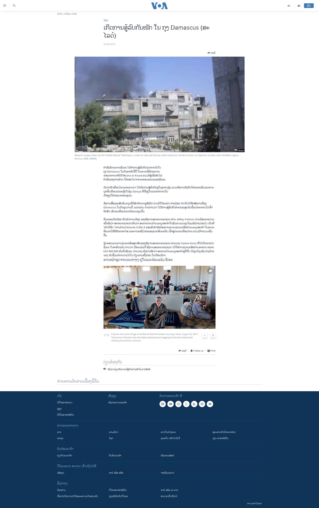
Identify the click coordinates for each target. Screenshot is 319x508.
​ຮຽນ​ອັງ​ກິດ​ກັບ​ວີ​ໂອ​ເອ (118, 496)
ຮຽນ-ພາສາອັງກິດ (220, 438)
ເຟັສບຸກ (60, 473)
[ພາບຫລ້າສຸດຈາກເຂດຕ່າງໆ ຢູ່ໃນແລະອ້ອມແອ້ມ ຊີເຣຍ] (159, 297)
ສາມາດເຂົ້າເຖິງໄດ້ (169, 496)
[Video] (299, 5)
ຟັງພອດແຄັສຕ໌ (167, 455)
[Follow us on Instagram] (178, 404)
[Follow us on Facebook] (163, 404)
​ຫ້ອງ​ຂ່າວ (61, 490)
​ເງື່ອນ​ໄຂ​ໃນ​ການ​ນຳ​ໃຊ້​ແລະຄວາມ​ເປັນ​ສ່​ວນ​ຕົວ (77, 496)
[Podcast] (202, 404)
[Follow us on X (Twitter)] (186, 404)
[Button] (211, 53)
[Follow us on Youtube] (170, 404)
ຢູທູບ (59, 408)
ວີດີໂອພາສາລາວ (64, 402)
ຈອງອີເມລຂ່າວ (167, 473)
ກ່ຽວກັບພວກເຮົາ (64, 455)
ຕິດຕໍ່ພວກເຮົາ (115, 455)
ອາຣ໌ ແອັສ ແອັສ (116, 473)
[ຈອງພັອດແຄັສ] (210, 404)
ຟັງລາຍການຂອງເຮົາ (117, 402)
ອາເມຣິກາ (113, 432)
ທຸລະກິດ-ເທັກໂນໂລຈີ (170, 438)
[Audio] (289, 5)
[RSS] (194, 404)
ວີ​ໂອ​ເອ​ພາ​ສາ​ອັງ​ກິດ (118, 490)
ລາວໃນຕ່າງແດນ (168, 432)
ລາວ (59, 432)
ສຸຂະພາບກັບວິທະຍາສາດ (224, 432)
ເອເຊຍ (60, 438)
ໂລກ (106, 20)
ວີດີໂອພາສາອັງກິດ (65, 415)
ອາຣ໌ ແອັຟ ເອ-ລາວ (169, 490)
